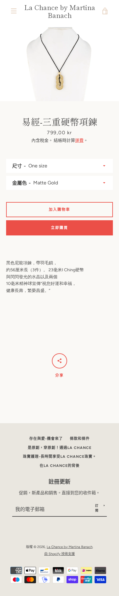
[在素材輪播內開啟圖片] (59, 61)
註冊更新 (59, 481)
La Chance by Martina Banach (59, 11)
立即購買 (59, 228)
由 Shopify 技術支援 (59, 554)
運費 (79, 140)
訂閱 (97, 508)
